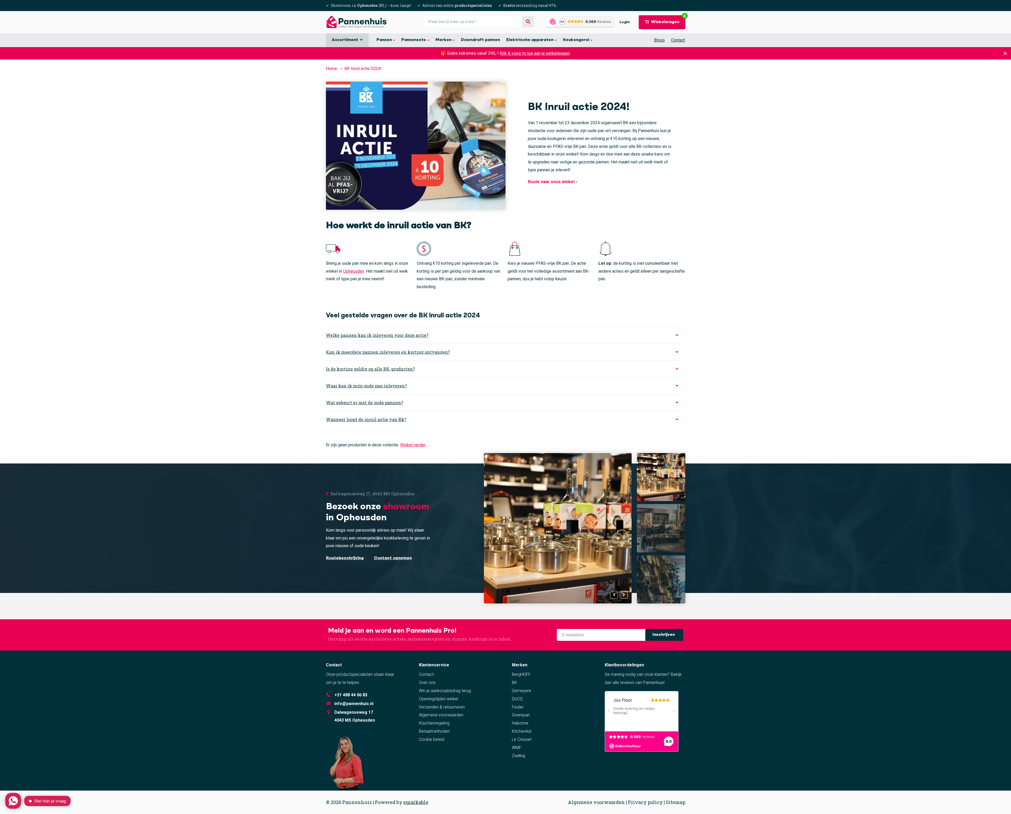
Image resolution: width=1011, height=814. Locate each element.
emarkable (415, 802)
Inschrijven (664, 635)
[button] (624, 595)
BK (514, 682)
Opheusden (353, 271)
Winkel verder (412, 444)
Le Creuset (522, 739)
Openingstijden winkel (438, 698)
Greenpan (521, 714)
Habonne (520, 723)
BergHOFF (521, 674)
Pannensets (413, 40)
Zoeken (528, 21)
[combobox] (478, 21)
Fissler (518, 707)
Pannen (384, 40)
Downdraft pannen (480, 40)
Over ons (427, 682)
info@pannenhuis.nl (353, 703)
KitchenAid (521, 731)
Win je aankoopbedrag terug (445, 690)
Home (331, 68)
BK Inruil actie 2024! (362, 68)
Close (1005, 53)
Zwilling (518, 755)
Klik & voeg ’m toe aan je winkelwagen (535, 53)
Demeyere (521, 690)
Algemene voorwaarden (441, 714)
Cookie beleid (431, 739)
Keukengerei (576, 40)
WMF (516, 747)
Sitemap (675, 802)
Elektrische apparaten (529, 40)
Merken (443, 40)
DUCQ (517, 698)
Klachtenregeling (434, 723)
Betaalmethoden (434, 731)
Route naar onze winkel (552, 181)
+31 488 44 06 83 (350, 694)
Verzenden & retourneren (442, 707)
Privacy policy (645, 802)
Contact (678, 40)
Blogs (659, 40)
